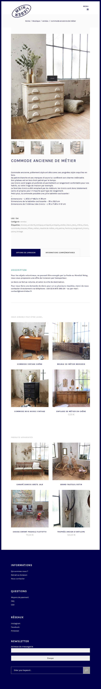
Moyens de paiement (20, 597)
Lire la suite (23, 364)
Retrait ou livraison (19, 575)
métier (36, 228)
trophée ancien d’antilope (71, 532)
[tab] (26, 252)
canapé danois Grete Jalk (30, 484)
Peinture (68, 228)
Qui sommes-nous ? (19, 571)
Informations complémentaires (60, 253)
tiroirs (86, 228)
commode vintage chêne (29, 364)
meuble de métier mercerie (71, 364)
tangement (77, 228)
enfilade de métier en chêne (71, 411)
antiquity (56, 225)
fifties (30, 228)
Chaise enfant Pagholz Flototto (30, 532)
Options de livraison (26, 253)
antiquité (47, 225)
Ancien (24, 225)
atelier (63, 225)
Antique (39, 225)
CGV (12, 605)
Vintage (19, 231)
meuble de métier (47, 228)
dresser (23, 228)
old (56, 228)
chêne (79, 225)
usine (13, 231)
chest (85, 225)
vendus (45, 21)
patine (61, 228)
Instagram (15, 623)
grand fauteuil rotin (71, 484)
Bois (74, 225)
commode (15, 228)
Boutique (36, 21)
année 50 (32, 225)
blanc (69, 225)
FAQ (12, 601)
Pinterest (15, 631)
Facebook (15, 627)
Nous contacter (18, 579)
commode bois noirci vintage (29, 411)
